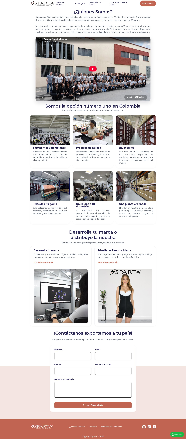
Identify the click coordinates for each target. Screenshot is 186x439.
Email (97, 349)
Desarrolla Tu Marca (95, 3)
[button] (80, 3)
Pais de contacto (103, 364)
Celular (57, 364)
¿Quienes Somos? (60, 3)
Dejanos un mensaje (64, 379)
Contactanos (147, 3)
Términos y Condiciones (111, 427)
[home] (42, 3)
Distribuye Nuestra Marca (118, 3)
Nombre (58, 349)
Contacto (93, 427)
